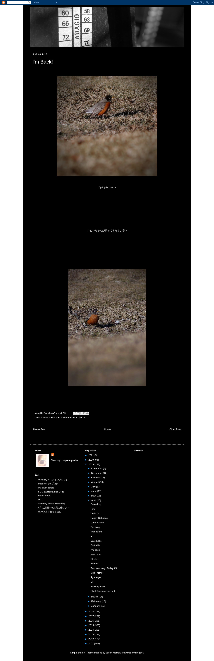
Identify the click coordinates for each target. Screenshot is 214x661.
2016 (91, 620)
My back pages (46, 487)
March (95, 596)
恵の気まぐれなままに (50, 511)
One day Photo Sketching (51, 503)
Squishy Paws (98, 586)
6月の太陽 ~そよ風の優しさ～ (54, 507)
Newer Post (39, 429)
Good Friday (97, 522)
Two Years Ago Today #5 (104, 568)
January (95, 605)
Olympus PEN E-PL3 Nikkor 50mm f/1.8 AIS (63, 417)
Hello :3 (95, 513)
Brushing (95, 527)
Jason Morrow (113, 652)
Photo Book (44, 495)
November (97, 473)
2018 (91, 611)
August (95, 482)
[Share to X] (81, 413)
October (95, 477)
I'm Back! (95, 549)
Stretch (94, 559)
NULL (41, 499)
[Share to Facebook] (84, 413)
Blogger (139, 652)
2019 (91, 464)
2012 (91, 639)
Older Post (175, 429)
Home (107, 429)
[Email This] (74, 413)
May (93, 495)
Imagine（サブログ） (49, 483)
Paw (93, 509)
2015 (91, 625)
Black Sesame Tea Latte (103, 591)
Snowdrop (96, 504)
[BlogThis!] (78, 413)
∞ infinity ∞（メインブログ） (53, 479)
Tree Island (96, 531)
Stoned (94, 563)
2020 (91, 459)
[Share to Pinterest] (87, 413)
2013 (91, 634)
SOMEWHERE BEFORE (51, 491)
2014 (91, 629)
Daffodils (95, 545)
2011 (91, 643)
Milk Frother (97, 572)
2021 (91, 455)
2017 (91, 616)
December (97, 468)
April (94, 500)
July (93, 486)
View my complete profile (64, 460)
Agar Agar (96, 577)
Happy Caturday (99, 518)
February (96, 601)
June (94, 491)
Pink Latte (96, 554)
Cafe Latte (96, 540)
